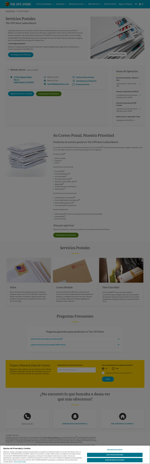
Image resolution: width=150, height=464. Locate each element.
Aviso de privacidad (20, 462)
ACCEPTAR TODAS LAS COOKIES (114, 460)
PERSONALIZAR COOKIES (114, 449)
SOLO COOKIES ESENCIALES (114, 455)
